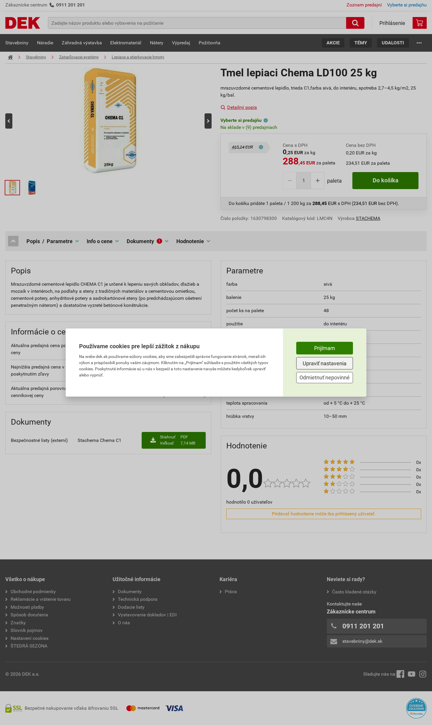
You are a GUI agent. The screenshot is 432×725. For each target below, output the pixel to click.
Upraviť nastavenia (324, 363)
